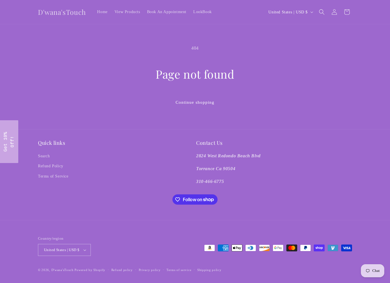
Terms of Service (53, 176)
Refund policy (122, 270)
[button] (321, 12)
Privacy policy (150, 270)
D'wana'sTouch (62, 270)
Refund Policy (50, 166)
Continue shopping (195, 102)
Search (44, 156)
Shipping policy (209, 270)
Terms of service (178, 270)
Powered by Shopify (90, 270)
